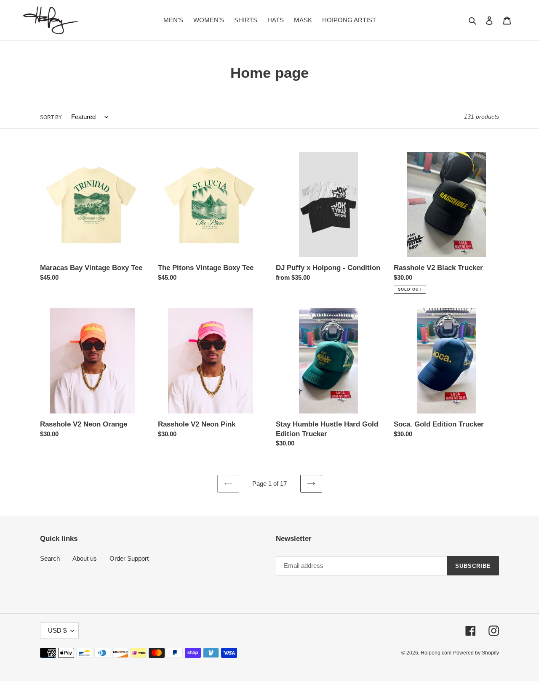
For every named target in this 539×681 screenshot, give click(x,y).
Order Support (129, 558)
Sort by (51, 117)
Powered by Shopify (476, 653)
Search (50, 558)
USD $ (57, 630)
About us (84, 558)
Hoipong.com (436, 653)
